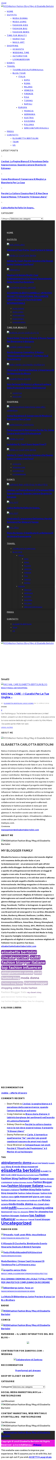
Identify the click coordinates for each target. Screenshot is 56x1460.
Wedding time (21, 53)
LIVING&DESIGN (21, 59)
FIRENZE (28, 94)
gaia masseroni (8, 997)
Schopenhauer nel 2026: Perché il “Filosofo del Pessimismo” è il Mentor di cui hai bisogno (29, 1148)
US (14, 145)
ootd (37, 972)
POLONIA (29, 125)
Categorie (6, 1387)
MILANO (28, 87)
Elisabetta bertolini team (28, 1175)
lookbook (33, 1200)
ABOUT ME (6, 1273)
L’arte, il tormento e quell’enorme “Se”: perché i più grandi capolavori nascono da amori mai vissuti (27, 1138)
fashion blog (11, 978)
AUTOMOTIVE (20, 56)
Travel (11, 66)
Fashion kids (20, 25)
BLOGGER (15, 1273)
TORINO (28, 101)
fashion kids (46, 1193)
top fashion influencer (22, 967)
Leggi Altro (7, 727)
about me (36, 1163)
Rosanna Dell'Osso (24, 1208)
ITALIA (21, 77)
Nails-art (19, 42)
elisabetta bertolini (19, 952)
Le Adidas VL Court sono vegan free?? (26, 444)
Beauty (4, 688)
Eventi (11, 63)
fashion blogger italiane (23, 962)
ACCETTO (34, 1457)
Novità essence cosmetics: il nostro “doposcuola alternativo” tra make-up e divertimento (27, 355)
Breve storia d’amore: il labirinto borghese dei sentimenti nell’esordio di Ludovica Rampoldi (31, 1117)
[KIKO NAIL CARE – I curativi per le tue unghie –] (24, 684)
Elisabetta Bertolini (13, 703)
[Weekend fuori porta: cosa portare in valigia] (16, 244)
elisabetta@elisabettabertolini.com (18, 946)
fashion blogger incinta (22, 1182)
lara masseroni (23, 1200)
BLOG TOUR (19, 73)
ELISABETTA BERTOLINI (25, 138)
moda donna (30, 978)
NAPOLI (28, 104)
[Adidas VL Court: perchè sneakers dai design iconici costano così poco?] (21, 255)
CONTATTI (12, 135)
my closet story (34, 992)
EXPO (27, 80)
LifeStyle (24, 1238)
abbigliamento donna (17, 972)
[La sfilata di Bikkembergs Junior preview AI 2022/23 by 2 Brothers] (17, 1288)
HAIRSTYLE (19, 39)
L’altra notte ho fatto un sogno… (17, 208)
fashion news (7, 1197)
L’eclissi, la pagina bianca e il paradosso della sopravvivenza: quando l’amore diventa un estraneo (24, 164)
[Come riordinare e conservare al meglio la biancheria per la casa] (31, 410)
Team (16, 142)
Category (5, 218)
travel (31, 1219)
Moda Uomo (20, 22)
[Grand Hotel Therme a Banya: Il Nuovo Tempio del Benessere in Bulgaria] (23, 332)
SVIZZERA (29, 121)
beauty (44, 1163)
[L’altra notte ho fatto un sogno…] (12, 502)
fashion (32, 988)
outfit (35, 957)
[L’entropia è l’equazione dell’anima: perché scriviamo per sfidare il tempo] (12, 513)
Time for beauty (17, 35)
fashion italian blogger (29, 1193)
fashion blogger (36, 983)
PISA (26, 97)
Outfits (12, 15)
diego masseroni (29, 1167)
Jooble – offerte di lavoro (14, 1093)
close (3, 3)
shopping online (10, 988)
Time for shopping (20, 1212)
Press (10, 131)
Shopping (12, 46)
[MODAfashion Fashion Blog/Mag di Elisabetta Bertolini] (27, 6)
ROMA (27, 83)
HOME (10, 11)
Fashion (5, 1256)
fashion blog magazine (26, 997)
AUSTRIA (29, 118)
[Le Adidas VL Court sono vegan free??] (15, 439)
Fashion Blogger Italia (14, 992)
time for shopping (35, 1001)
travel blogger (42, 1219)
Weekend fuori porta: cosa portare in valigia (30, 250)
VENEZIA (28, 90)
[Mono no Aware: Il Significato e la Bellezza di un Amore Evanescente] (13, 527)
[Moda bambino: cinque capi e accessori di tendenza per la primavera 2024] (21, 1252)
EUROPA (22, 107)
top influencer (22, 1220)
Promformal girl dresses (28, 1370)
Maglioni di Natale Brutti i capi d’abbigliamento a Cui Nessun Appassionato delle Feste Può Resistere (29, 278)
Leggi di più (45, 1457)
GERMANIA (29, 114)
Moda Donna (20, 18)
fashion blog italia (12, 983)
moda (24, 988)
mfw (39, 1200)
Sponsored (6, 1212)
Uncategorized (15, 957)
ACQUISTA (18, 49)
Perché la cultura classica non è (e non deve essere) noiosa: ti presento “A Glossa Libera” (30, 1127)
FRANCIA (29, 111)
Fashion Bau (20, 29)
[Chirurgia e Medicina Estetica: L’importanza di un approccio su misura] (26, 364)
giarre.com (38, 1197)
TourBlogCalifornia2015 (28, 70)
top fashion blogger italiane (14, 1001)
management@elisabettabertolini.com (20, 830)
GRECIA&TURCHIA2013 (36, 128)
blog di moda (13, 1166)
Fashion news (21, 32)
